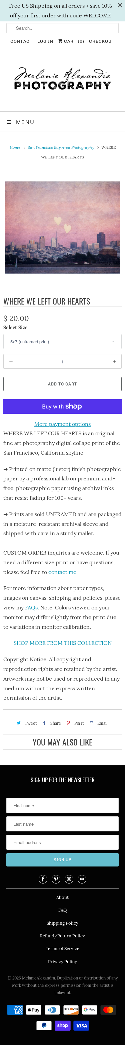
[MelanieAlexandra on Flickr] (82, 879)
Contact (21, 41)
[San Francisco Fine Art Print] (62, 227)
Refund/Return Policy (62, 936)
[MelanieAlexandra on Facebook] (43, 879)
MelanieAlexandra (38, 977)
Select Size (15, 328)
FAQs (31, 607)
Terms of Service (62, 948)
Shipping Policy (62, 923)
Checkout (102, 41)
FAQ (62, 910)
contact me (62, 572)
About (62, 897)
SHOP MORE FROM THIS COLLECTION (63, 643)
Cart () (73, 41)
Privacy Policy (62, 961)
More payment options (62, 424)
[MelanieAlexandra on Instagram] (69, 879)
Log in (45, 41)
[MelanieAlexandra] (62, 81)
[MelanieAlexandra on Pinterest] (56, 879)
